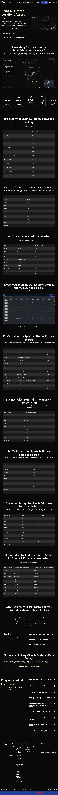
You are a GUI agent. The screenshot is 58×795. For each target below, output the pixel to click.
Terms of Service (23, 789)
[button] (17, 2)
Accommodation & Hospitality (19, 759)
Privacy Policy (16, 789)
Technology (12, 746)
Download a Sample (19, 37)
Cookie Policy (30, 789)
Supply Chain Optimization (18, 777)
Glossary (34, 749)
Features (11, 748)
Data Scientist (27, 747)
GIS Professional (27, 749)
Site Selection (18, 774)
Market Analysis (19, 779)
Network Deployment (18, 772)
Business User (27, 751)
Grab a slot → (39, 793)
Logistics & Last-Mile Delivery (19, 752)
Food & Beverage (19, 756)
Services (11, 749)
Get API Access (44, 2)
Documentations (36, 751)
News (35, 2)
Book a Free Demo (53, 2)
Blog (33, 746)
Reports (34, 748)
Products (11, 2)
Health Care (18, 761)
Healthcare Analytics (18, 769)
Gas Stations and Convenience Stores (19, 748)
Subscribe (53, 750)
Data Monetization (19, 781)
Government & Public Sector (18, 755)
